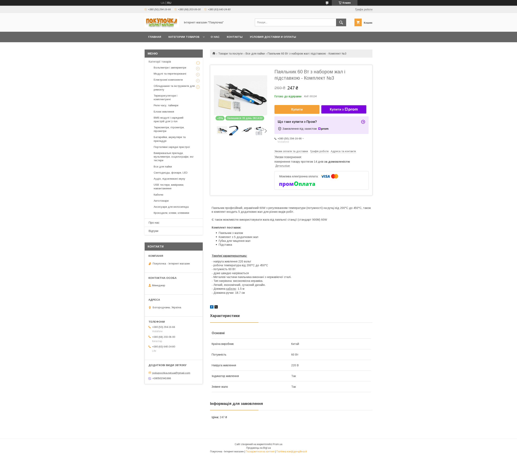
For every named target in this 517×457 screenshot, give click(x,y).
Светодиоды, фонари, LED (171, 172)
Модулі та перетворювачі (170, 73)
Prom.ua (277, 444)
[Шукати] (341, 22)
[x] (216, 307)
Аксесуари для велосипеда (171, 206)
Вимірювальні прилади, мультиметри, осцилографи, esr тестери (173, 157)
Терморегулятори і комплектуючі (165, 97)
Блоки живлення (164, 111)
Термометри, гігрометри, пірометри (169, 129)
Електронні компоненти (168, 79)
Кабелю (158, 194)
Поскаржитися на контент (260, 451)
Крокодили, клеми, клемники (171, 212)
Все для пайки (255, 53)
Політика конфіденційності (291, 451)
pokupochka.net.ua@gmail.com (171, 372)
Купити (297, 109)
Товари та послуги (230, 53)
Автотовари (161, 200)
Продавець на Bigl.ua (258, 447)
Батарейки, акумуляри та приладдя (170, 139)
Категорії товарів (160, 61)
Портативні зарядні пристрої (172, 146)
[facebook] (211, 307)
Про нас (154, 222)
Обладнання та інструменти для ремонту (174, 87)
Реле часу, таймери (166, 105)
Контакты (235, 36)
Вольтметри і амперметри (170, 67)
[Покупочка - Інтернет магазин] (162, 26)
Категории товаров (183, 36)
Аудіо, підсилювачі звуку (169, 178)
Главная (154, 36)
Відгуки (153, 231)
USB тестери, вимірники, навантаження (169, 186)
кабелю (231, 288)
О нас (215, 36)
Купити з (337, 109)
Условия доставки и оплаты (273, 36)
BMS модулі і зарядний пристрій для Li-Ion (168, 119)
